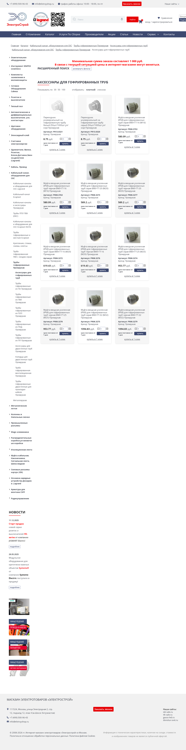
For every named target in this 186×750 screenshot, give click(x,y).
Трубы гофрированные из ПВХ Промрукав (23, 298)
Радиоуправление (20, 498)
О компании (33, 34)
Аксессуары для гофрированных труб (23, 275)
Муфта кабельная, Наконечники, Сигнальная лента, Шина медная (20, 459)
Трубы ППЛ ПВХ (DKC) (20, 214)
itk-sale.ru (167, 714)
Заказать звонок (132, 3)
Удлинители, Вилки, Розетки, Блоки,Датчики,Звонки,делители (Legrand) (21, 155)
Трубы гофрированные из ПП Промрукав (23, 338)
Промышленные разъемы (19, 424)
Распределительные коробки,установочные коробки (21, 441)
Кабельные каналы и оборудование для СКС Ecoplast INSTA (22, 224)
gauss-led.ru (169, 717)
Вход (147, 22)
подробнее (14, 546)
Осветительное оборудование (18, 58)
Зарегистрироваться (162, 22)
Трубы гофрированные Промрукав (21, 265)
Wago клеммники (20, 432)
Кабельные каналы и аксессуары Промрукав (22, 205)
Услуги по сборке (69, 34)
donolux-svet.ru (170, 720)
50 (59, 90)
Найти (132, 19)
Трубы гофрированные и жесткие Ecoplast (21, 235)
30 (55, 90)
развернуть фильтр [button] (81, 68)
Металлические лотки (19, 407)
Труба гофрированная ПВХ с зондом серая (22, 254)
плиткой (90, 89)
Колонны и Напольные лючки (20, 415)
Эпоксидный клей (20, 135)
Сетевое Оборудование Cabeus (18, 89)
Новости (138, 34)
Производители (94, 34)
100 (63, 90)
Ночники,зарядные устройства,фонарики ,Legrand (21, 481)
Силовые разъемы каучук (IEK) (20, 471)
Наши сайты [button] (171, 3)
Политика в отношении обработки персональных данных (39, 736)
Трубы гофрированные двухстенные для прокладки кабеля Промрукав (23, 388)
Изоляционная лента (21, 449)
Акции (111, 34)
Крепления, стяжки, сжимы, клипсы (22, 244)
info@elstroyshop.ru (44, 3)
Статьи (124, 34)
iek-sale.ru (168, 712)
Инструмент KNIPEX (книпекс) (21, 67)
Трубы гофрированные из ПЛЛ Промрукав (23, 312)
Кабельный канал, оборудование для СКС (20, 175)
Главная (16, 34)
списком (101, 89)
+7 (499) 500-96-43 (19, 3)
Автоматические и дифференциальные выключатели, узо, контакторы (21, 116)
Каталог (49, 34)
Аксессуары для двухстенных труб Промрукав (23, 349)
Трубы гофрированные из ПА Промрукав (23, 286)
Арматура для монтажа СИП (18, 490)
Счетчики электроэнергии (19, 142)
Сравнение (166, 18)
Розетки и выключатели (18, 98)
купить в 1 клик (57, 149)
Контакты (169, 34)
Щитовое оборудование (18, 127)
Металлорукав (20, 400)
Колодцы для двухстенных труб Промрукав (23, 359)
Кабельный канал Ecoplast (21, 195)
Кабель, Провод (19, 167)
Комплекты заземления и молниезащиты (19, 77)
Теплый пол (17, 106)
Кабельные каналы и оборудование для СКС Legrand (22, 186)
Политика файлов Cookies (82, 736)
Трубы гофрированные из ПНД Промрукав (23, 325)
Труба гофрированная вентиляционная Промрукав (23, 371)
